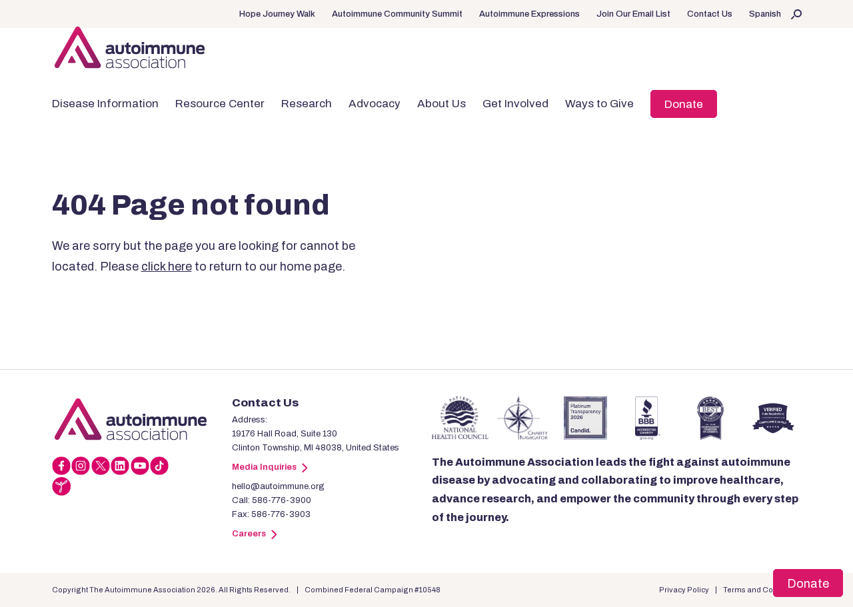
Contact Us (709, 14)
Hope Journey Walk (277, 14)
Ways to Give (599, 103)
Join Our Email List (633, 14)
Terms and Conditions (762, 590)
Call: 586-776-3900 (271, 500)
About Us (441, 103)
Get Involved (515, 103)
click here (166, 266)
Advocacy (375, 103)
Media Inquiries (264, 467)
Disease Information (105, 103)
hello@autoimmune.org (278, 486)
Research (306, 103)
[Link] (142, 419)
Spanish (765, 14)
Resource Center (220, 103)
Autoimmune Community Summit (397, 14)
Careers (249, 533)
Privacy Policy (684, 590)
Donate (683, 104)
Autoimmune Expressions (529, 14)
